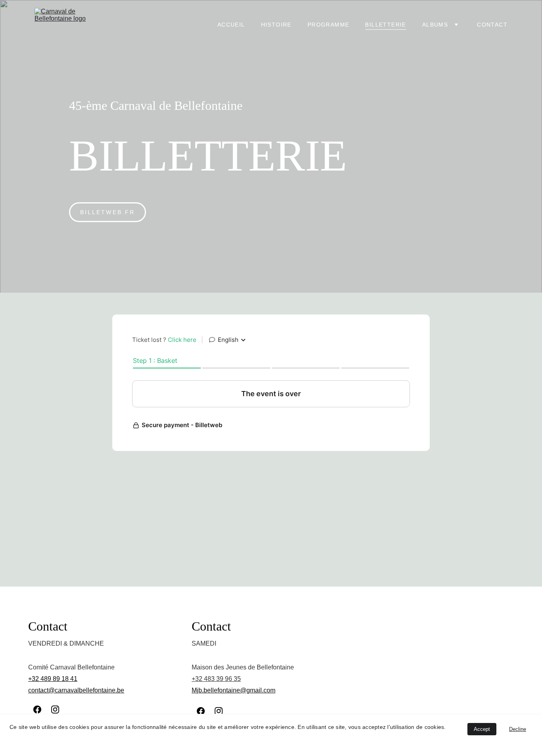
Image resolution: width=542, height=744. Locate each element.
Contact (492, 24)
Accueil (231, 24)
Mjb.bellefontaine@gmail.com (233, 690)
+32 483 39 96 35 (216, 678)
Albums (435, 24)
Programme (329, 24)
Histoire (276, 24)
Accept (482, 729)
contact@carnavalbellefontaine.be (76, 690)
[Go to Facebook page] (37, 709)
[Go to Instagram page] (55, 709)
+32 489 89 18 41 (52, 678)
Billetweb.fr (107, 212)
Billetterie (385, 24)
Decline (517, 729)
